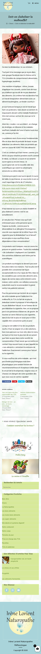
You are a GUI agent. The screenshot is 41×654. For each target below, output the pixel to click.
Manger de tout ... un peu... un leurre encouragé (9, 404)
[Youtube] (19, 590)
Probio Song (20, 455)
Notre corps (6, 531)
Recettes (5, 543)
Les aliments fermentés (11, 579)
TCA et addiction (8, 547)
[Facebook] (7, 590)
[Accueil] (6, 23)
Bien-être (5, 499)
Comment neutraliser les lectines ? (20, 426)
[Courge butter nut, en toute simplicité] (5, 560)
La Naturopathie (8, 507)
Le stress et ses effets (10, 568)
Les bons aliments (8, 511)
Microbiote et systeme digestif (13, 523)
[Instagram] (13, 590)
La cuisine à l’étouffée (20, 476)
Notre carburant (8, 527)
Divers (4, 503)
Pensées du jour (8, 535)
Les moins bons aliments (11, 515)
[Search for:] (20, 487)
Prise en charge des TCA (11, 539)
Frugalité (5, 573)
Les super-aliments (9, 519)
